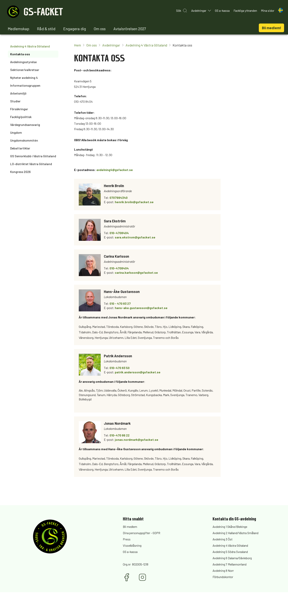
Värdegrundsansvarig (25, 124)
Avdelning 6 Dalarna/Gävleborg (232, 558)
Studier (15, 101)
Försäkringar (19, 109)
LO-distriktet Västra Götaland (31, 164)
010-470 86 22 (120, 435)
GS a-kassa (130, 552)
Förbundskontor (223, 577)
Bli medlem (130, 526)
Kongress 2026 (20, 172)
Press (126, 539)
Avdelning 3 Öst (222, 539)
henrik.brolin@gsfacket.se (134, 202)
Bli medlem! (271, 28)
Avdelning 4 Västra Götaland (30, 46)
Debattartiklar (20, 148)
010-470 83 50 (120, 368)
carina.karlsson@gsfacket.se (136, 272)
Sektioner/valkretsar (24, 70)
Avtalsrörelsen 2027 (129, 28)
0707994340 (119, 197)
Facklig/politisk (21, 117)
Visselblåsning (132, 545)
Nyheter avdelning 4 (24, 77)
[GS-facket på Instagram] (142, 577)
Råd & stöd (46, 28)
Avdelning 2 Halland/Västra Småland (235, 533)
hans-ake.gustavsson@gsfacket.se (141, 308)
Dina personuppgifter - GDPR (141, 533)
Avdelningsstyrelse (23, 62)
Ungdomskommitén (24, 140)
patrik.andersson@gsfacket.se (137, 372)
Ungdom (16, 132)
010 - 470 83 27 (120, 303)
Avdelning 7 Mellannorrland (229, 564)
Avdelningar (111, 45)
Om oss (100, 28)
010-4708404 (119, 233)
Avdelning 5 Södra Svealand (230, 552)
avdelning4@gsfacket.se (114, 170)
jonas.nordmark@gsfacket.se (136, 439)
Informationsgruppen (25, 85)
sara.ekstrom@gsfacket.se (135, 237)
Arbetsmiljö (18, 93)
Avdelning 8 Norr (223, 570)
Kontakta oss (20, 54)
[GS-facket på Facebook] (127, 577)
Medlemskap (18, 28)
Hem (77, 45)
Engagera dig (74, 28)
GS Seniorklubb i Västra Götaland (33, 156)
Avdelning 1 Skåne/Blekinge (230, 526)
